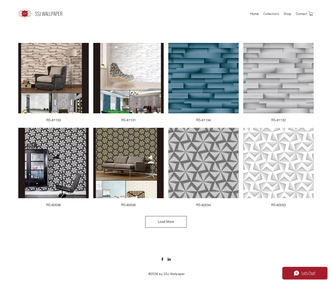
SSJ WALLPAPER (49, 13)
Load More (166, 221)
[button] (311, 13)
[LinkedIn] (169, 259)
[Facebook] (162, 259)
